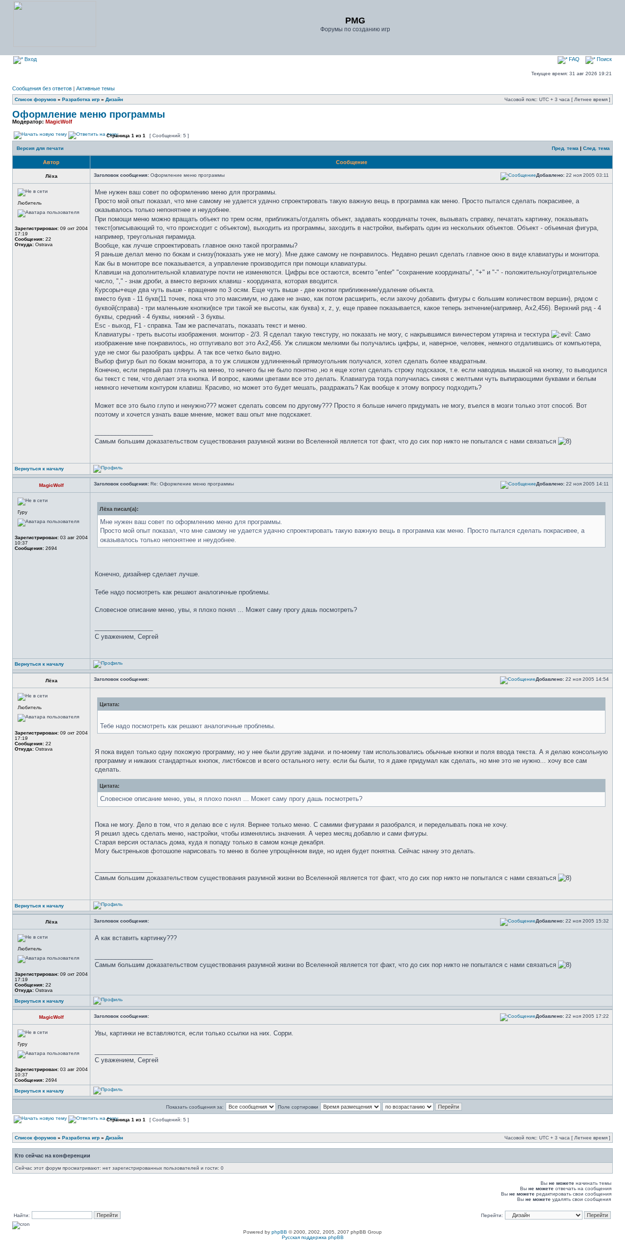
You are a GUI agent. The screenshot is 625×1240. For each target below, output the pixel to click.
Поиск (603, 59)
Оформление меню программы (88, 114)
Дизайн (114, 99)
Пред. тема (565, 148)
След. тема (596, 148)
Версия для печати (40, 148)
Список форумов (35, 99)
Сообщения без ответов (42, 88)
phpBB (279, 1232)
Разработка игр (81, 99)
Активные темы (95, 88)
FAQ (573, 59)
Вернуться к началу (39, 468)
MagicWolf (58, 122)
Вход (30, 59)
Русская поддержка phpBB (313, 1237)
